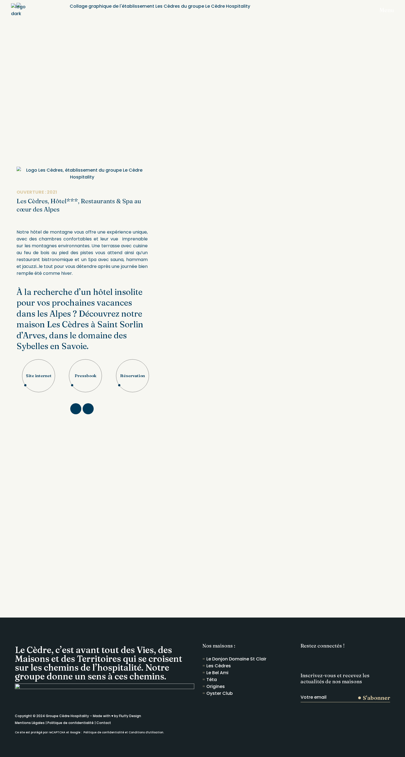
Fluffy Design (130, 716)
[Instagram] (88, 408)
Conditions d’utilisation (146, 732)
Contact (103, 722)
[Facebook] (75, 408)
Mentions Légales (30, 722)
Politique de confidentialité (70, 722)
